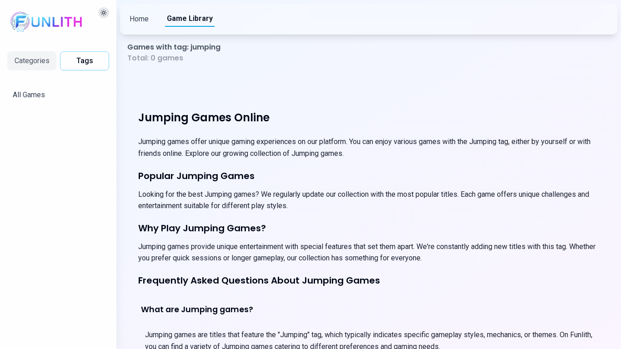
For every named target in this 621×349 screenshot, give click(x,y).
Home (139, 19)
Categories (32, 60)
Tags (84, 60)
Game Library (190, 18)
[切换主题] (103, 12)
